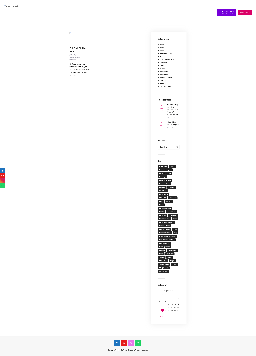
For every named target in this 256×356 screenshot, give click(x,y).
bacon (173, 166)
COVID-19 (163, 62)
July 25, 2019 (75, 55)
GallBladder (164, 71)
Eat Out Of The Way (78, 49)
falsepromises (164, 219)
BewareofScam (164, 184)
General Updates (166, 77)
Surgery (163, 83)
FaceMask (173, 215)
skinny (161, 257)
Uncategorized (165, 86)
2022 (162, 50)
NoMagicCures (164, 243)
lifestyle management (167, 236)
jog (175, 233)
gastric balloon (164, 226)
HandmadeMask (164, 233)
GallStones (164, 74)
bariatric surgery (165, 170)
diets (161, 205)
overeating (172, 250)
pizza (161, 254)
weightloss (163, 271)
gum (175, 229)
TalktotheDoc (164, 264)
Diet (160, 201)
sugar (172, 261)
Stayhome (162, 261)
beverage (162, 177)
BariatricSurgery (166, 53)
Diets (162, 65)
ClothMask (163, 191)
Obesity (163, 80)
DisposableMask (165, 208)
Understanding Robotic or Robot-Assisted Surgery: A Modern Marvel (172, 110)
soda (169, 257)
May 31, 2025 (171, 117)
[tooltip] (2, 170)
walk (174, 264)
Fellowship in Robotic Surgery (172, 123)
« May (161, 317)
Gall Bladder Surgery (166, 222)
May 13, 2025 (171, 128)
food (175, 219)
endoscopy (171, 212)
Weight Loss (163, 268)
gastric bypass (164, 229)
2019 (162, 44)
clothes (171, 187)
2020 (162, 47)
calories (162, 187)
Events (162, 68)
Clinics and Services (167, 59)
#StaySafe (163, 166)
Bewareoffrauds (165, 180)
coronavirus (163, 194)
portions (170, 254)
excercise (162, 215)
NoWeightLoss (164, 247)
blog (161, 56)
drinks (161, 212)
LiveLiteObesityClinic (166, 240)
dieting (168, 201)
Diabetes (173, 198)
